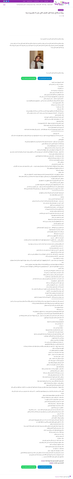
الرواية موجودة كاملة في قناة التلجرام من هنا (45, 78)
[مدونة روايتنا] (62, 3)
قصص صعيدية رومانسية (21, 4)
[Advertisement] (36, 25)
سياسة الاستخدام (36, 1)
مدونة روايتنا (57, 477)
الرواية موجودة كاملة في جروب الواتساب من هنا (28, 78)
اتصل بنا (51, 1)
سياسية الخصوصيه (29, 1)
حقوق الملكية (46, 1)
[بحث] (4, 5)
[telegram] (6, 1)
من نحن (41, 1)
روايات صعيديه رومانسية (30, 4)
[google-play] (4, 1)
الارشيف (24, 1)
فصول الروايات (49, 4)
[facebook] (8, 1)
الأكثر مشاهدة (38, 4)
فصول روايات (61, 10)
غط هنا (42, 461)
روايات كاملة (44, 4)
